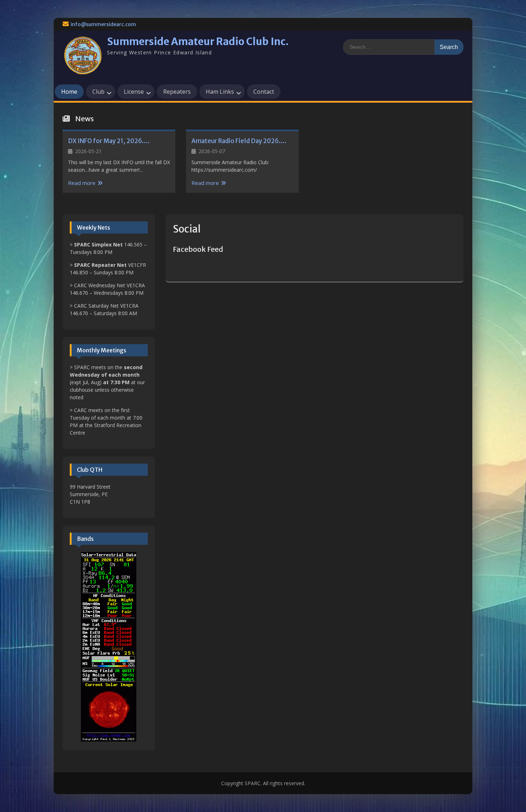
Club (98, 92)
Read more (82, 182)
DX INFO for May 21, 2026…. (109, 141)
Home (69, 92)
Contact (263, 92)
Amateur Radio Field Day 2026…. (238, 141)
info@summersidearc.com (103, 24)
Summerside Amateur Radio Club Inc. (198, 41)
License (134, 92)
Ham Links (220, 92)
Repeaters (177, 92)
